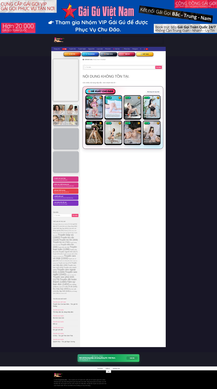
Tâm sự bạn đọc (64, 283)
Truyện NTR (58, 254)
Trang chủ (57, 49)
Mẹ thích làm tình (58, 318)
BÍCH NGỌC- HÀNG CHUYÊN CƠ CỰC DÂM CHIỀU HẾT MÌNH (132, 141)
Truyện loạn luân (65, 248)
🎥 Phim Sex (126, 49)
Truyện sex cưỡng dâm (65, 260)
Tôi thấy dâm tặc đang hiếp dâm (63, 312)
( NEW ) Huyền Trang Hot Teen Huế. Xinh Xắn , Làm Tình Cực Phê (113, 115)
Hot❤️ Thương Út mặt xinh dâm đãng (132, 115)
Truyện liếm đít (63, 247)
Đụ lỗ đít (71, 287)
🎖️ (146, 49)
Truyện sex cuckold (58, 256)
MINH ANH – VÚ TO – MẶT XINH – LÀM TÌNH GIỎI (151, 115)
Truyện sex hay (64, 263)
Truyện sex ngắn (65, 273)
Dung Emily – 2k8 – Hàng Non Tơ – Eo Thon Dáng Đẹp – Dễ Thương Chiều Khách (94, 141)
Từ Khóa (100, 368)
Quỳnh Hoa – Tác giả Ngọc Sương (64, 341)
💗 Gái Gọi (116, 49)
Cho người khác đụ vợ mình (61, 224)
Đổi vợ (55, 324)
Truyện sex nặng (71, 274)
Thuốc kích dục (58, 232)
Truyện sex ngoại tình (64, 270)
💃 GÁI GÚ (127, 54)
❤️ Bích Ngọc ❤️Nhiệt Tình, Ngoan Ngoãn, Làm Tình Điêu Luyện (94, 115)
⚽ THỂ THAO (145, 54)
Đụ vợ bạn (63, 293)
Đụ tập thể (63, 291)
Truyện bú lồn (68, 240)
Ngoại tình (91, 49)
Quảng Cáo (116, 368)
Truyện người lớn (68, 252)
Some (74, 230)
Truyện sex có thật (64, 257)
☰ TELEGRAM (90, 54)
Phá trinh (108, 49)
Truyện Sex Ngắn (58, 310)
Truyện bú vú (61, 242)
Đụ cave (61, 286)
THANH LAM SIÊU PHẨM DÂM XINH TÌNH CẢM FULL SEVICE (150, 141)
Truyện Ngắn (82, 49)
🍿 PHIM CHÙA (108, 54)
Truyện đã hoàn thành (65, 280)
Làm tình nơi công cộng (68, 226)
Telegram (135, 49)
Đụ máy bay (61, 289)
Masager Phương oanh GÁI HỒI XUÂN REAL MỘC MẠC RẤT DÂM (113, 141)
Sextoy (67, 230)
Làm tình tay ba (60, 228)
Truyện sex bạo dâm (70, 254)
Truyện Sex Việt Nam (59, 302)
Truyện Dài (72, 49)
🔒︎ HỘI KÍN (72, 54)
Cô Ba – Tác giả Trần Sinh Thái (63, 335)
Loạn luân (100, 49)
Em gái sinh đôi (58, 330)
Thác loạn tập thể (68, 232)
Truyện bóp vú (63, 236)
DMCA (108, 368)
